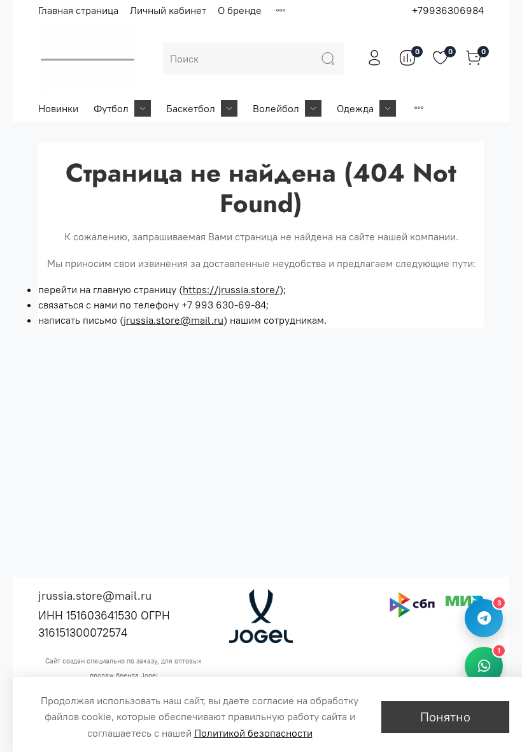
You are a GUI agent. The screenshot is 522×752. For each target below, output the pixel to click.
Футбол (111, 108)
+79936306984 (448, 10)
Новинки (58, 108)
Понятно (445, 717)
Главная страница (78, 10)
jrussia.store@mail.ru (173, 320)
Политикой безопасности (253, 733)
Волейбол (276, 108)
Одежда (355, 108)
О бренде (240, 10)
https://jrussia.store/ (231, 289)
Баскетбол (190, 108)
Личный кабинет (168, 10)
